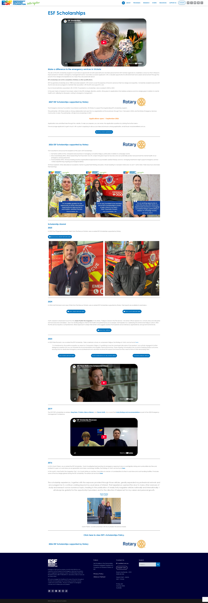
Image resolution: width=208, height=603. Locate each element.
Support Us (172, 3)
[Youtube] (195, 2)
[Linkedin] (198, 2)
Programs (136, 3)
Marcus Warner (89, 412)
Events (154, 3)
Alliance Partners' (99, 577)
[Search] (158, 564)
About (128, 3)
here (136, 342)
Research (146, 3)
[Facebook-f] (191, 2)
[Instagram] (201, 2)
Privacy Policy (98, 574)
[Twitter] (188, 2)
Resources (162, 3)
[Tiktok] (205, 2)
